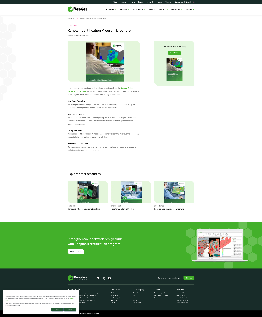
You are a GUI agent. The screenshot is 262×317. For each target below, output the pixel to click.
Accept (57, 309)
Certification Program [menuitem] (161, 295)
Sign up (189, 278)
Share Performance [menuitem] (182, 303)
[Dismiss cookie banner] (75, 294)
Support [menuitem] (157, 289)
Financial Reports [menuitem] (181, 298)
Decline (70, 309)
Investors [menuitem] (180, 289)
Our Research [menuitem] (137, 303)
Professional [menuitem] (115, 293)
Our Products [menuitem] (116, 289)
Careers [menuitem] (135, 300)
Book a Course (75, 251)
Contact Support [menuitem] (159, 293)
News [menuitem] (134, 295)
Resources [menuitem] (157, 298)
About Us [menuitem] (135, 293)
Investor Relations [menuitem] (182, 293)
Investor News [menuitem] (180, 295)
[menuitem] (111, 9)
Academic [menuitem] (114, 300)
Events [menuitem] (135, 298)
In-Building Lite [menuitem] (116, 298)
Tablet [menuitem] (113, 303)
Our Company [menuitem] (138, 289)
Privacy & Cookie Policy (91, 313)
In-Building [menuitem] (114, 295)
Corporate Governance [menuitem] (183, 300)
